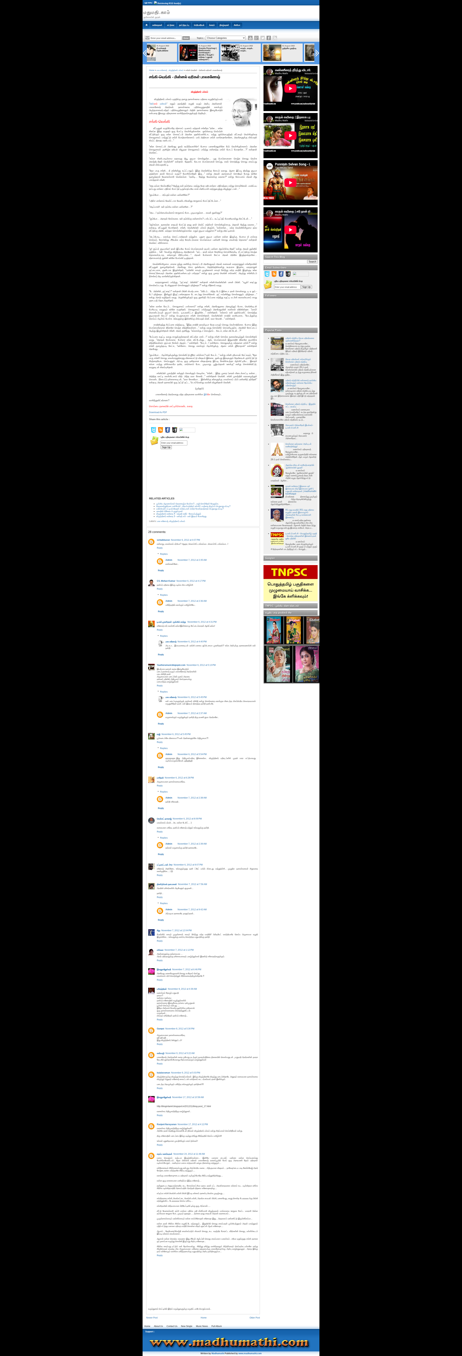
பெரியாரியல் (199, 25)
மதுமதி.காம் (156, 12)
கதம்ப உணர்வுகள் (164, 1154)
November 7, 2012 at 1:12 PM (179, 950)
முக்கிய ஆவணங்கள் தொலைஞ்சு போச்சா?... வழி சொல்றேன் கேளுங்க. (187, 503)
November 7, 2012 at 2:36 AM (192, 601)
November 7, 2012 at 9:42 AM (192, 909)
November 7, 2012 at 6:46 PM (186, 969)
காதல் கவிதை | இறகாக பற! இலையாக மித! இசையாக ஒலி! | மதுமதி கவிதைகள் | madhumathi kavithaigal (301, 490)
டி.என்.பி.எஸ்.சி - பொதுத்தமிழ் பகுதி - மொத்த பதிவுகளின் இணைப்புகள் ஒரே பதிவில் (301, 536)
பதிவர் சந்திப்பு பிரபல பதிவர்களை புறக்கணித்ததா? (300, 339)
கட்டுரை (170, 25)
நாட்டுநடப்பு (184, 25)
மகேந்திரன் (162, 989)
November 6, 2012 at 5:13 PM (201, 665)
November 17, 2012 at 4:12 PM (193, 1124)
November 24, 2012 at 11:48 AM (189, 1154)
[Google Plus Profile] (256, 38)
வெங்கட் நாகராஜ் (164, 818)
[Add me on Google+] (174, 432)
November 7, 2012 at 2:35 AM (192, 560)
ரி (162, 103)
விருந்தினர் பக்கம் (176, 70)
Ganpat (160, 1028)
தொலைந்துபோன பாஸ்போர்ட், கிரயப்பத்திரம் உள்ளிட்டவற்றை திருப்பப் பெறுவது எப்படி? (193, 506)
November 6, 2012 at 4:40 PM (192, 641)
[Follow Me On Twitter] (153, 432)
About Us (158, 1326)
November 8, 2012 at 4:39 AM (182, 989)
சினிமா (237, 25)
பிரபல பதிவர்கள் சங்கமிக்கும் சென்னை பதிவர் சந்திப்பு (298, 360)
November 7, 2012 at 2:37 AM (192, 713)
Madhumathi (218, 1353)
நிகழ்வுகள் (224, 25)
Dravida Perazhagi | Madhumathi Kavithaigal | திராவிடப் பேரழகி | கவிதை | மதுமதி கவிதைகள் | (177, 53)
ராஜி (158, 734)
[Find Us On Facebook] (167, 432)
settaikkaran (163, 540)
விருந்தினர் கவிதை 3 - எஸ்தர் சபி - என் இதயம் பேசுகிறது (181, 516)
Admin (168, 560)
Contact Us (172, 1326)
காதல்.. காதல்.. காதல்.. (216, 49)
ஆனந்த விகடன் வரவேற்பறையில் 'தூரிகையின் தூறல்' (300, 466)
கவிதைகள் (157, 25)
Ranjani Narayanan (166, 1124)
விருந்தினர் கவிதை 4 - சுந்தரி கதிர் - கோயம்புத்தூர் (178, 514)
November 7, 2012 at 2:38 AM (192, 798)
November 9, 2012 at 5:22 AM (180, 1053)
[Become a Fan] (269, 38)
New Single (186, 1326)
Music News (202, 1326)
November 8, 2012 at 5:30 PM (179, 1028)
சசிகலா (160, 950)
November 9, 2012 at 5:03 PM (185, 1072)
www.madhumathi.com (250, 1353)
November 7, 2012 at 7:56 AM (192, 884)
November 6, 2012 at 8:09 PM (187, 818)
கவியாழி (160, 1053)
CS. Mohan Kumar (166, 581)
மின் (152, 103)
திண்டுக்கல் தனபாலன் (167, 884)
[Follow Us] (262, 38)
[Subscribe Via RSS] (160, 432)
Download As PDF (158, 412)
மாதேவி (160, 777)
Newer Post (152, 1317)
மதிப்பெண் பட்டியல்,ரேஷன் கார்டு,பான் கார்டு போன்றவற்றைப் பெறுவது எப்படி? (190, 508)
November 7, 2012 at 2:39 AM (192, 844)
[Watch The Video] (250, 38)
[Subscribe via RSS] (275, 38)
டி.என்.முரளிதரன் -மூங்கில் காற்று (171, 622)
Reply (160, 548)
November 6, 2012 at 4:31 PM (202, 622)
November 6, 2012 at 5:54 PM (192, 754)
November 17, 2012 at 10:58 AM (188, 1097)
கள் (165, 103)
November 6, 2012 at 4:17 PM (191, 581)
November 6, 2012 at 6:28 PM (179, 777)
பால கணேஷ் (161, 70)
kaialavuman (163, 1072)
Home (151, 70)
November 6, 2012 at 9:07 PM (188, 864)
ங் (206, 394)
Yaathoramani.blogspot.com (171, 665)
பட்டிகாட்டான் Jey (165, 864)
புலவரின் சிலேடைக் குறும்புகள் (169, 511)
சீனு (158, 930)
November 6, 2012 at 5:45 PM (192, 697)
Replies (164, 554)
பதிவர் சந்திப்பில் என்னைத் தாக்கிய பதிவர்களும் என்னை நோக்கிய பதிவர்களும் (301, 383)
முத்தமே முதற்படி (259, 48)
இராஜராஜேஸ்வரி (164, 969)
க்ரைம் (212, 25)
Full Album (217, 1326)
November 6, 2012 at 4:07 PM (185, 540)
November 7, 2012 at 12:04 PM (176, 930)
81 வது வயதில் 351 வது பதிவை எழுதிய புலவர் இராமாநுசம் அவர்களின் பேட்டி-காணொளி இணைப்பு (300, 514)
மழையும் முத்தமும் (301, 48)
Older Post (255, 1317)
